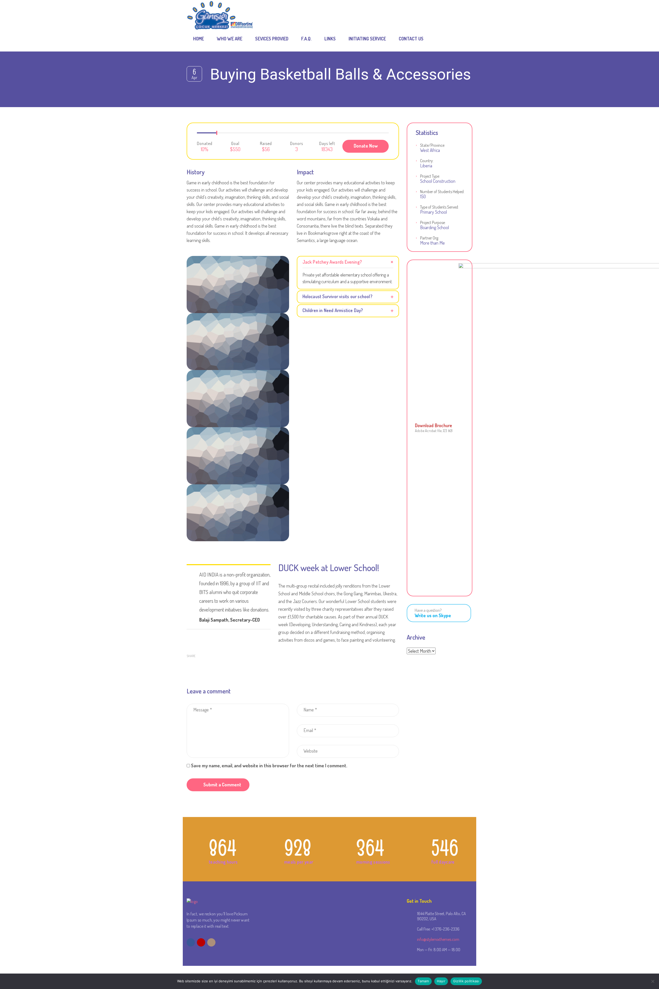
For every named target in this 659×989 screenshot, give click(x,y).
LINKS (330, 38)
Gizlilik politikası (466, 981)
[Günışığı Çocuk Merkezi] (220, 13)
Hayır (441, 981)
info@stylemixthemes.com (438, 939)
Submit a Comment (222, 784)
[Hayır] (652, 981)
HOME (198, 38)
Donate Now (366, 146)
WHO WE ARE (229, 38)
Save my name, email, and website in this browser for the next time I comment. (269, 765)
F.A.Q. (306, 38)
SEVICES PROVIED (271, 38)
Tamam (423, 981)
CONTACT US (411, 38)
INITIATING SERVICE (367, 38)
